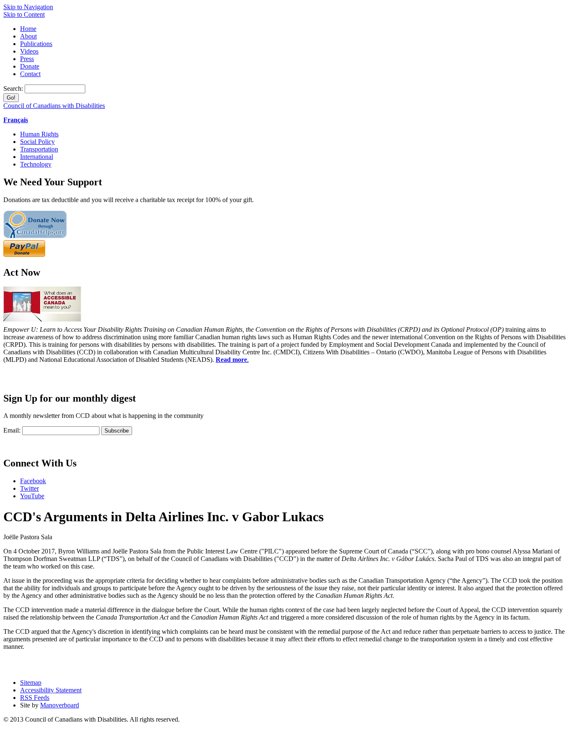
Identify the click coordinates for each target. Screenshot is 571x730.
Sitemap (30, 682)
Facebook (33, 480)
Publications (36, 43)
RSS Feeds (34, 697)
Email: (11, 430)
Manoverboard (59, 705)
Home (28, 28)
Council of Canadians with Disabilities (54, 105)
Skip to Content (24, 14)
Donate (29, 66)
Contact (30, 73)
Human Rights (39, 134)
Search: (14, 88)
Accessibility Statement (51, 690)
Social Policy (37, 141)
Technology (35, 164)
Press (27, 58)
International (36, 156)
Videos (29, 51)
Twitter (29, 488)
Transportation (39, 149)
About (28, 36)
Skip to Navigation (28, 6)
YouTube (32, 495)
